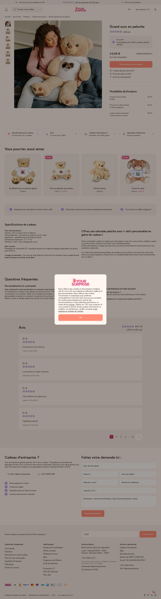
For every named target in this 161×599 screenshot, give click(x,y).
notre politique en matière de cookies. (78, 310)
